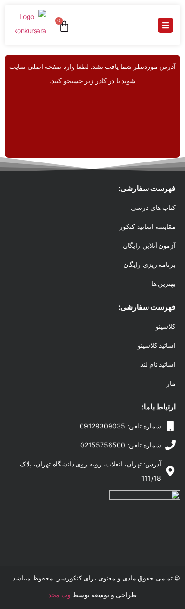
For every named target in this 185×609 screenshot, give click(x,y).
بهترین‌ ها (163, 283)
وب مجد (59, 594)
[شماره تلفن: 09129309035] (170, 426)
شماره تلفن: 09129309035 (120, 426)
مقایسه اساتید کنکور (148, 226)
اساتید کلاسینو (157, 345)
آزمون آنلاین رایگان (149, 245)
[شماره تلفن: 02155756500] (170, 445)
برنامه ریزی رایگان (149, 264)
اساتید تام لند (158, 364)
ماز (171, 383)
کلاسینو (166, 326)
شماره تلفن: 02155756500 (120, 445)
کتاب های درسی (153, 207)
